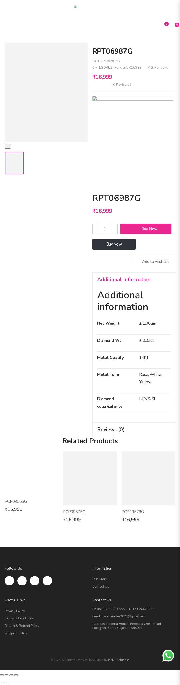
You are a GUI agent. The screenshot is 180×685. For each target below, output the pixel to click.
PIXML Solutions (119, 660)
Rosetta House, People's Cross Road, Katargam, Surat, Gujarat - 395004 (126, 626)
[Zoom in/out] (16, 675)
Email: (96, 616)
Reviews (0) (110, 429)
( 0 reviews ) (121, 84)
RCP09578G (133, 512)
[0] (173, 26)
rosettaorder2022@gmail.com (124, 616)
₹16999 (135, 67)
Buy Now (149, 229)
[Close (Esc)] (2, 675)
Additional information (123, 279)
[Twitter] (106, 262)
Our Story (99, 579)
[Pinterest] (115, 262)
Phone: (97, 609)
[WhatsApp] (125, 262)
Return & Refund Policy (22, 626)
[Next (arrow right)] (6, 682)
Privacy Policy (15, 611)
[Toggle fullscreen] (11, 675)
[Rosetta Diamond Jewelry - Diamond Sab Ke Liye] (90, 12)
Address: (98, 624)
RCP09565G (16, 501)
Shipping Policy (16, 633)
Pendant (120, 67)
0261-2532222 (115, 609)
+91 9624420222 (141, 609)
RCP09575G (74, 512)
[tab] (134, 280)
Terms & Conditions (19, 618)
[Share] (6, 675)
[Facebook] (97, 262)
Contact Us (100, 587)
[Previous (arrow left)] (2, 682)
